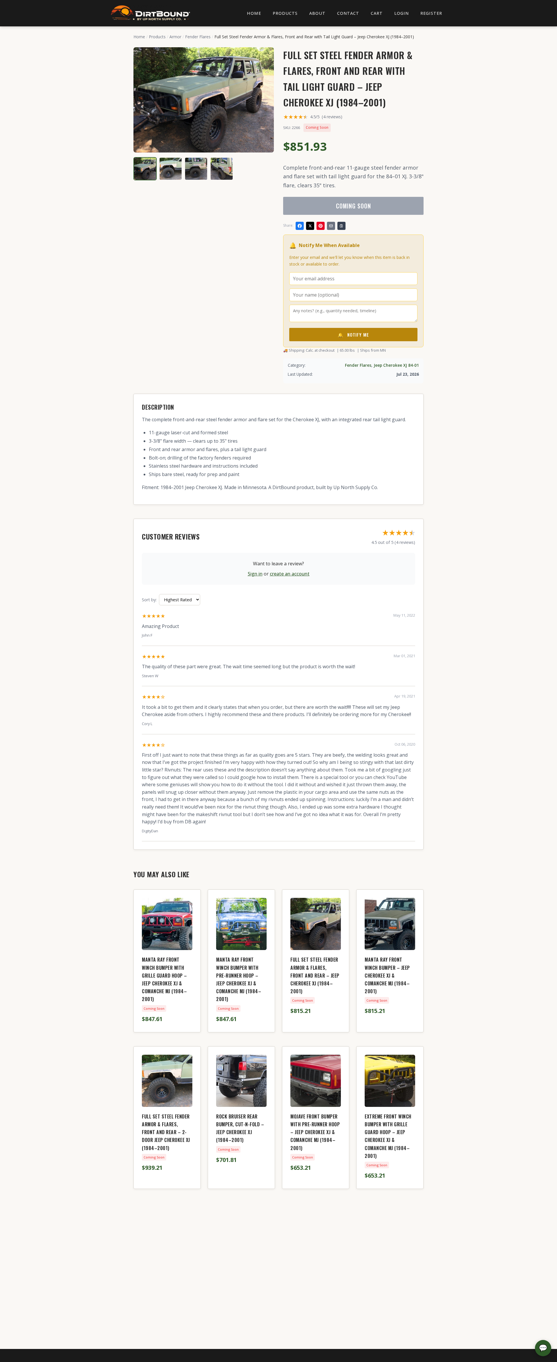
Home (254, 13)
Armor (175, 36)
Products (285, 13)
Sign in (255, 574)
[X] (310, 226)
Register (431, 13)
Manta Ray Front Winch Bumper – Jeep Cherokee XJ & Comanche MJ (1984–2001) (387, 975)
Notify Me (353, 334)
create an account (290, 574)
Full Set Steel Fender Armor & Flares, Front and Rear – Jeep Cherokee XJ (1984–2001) (314, 975)
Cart (377, 13)
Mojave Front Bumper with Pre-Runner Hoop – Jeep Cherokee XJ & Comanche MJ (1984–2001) (315, 1132)
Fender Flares (198, 36)
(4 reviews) (332, 116)
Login (401, 13)
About (317, 13)
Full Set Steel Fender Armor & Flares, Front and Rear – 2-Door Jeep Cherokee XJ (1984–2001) (166, 1132)
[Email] (331, 226)
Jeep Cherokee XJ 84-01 (396, 365)
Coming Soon (353, 205)
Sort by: (149, 599)
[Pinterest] (321, 226)
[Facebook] (300, 226)
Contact (348, 13)
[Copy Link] (341, 226)
